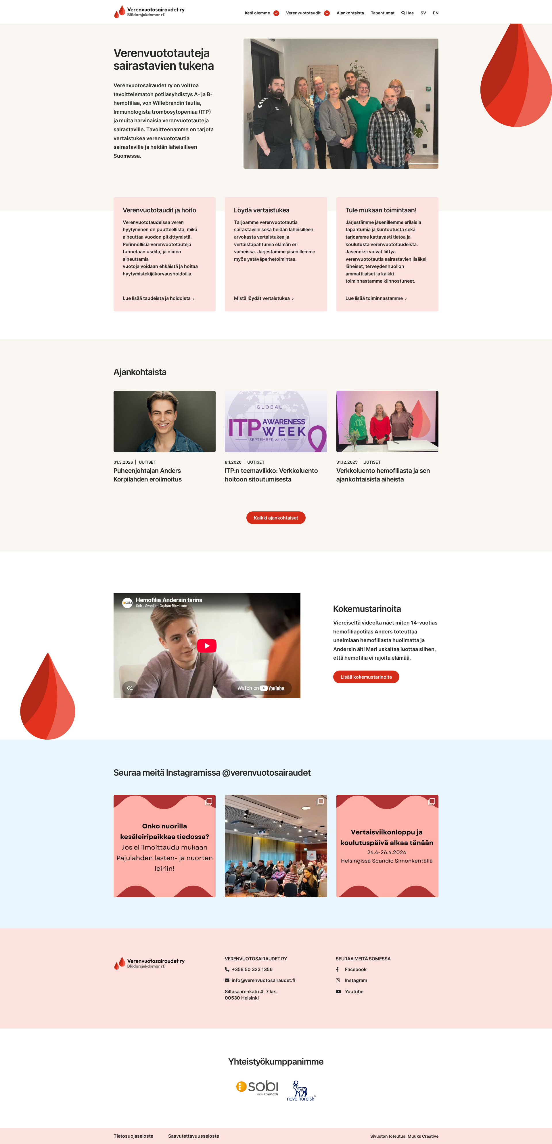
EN (435, 12)
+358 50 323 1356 (252, 969)
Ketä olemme (257, 12)
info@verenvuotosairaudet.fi (263, 980)
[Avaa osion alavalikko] (276, 13)
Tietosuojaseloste (133, 1136)
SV (423, 12)
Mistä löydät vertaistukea (262, 298)
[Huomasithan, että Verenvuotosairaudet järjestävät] (165, 846)
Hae (409, 12)
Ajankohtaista (350, 12)
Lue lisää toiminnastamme (374, 298)
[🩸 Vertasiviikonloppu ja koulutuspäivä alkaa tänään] (387, 846)
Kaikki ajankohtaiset (276, 518)
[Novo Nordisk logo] (301, 1090)
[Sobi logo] (257, 1088)
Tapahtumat (382, 12)
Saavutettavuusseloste (193, 1136)
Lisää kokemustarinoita (366, 677)
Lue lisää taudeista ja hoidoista (157, 298)
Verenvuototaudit (303, 12)
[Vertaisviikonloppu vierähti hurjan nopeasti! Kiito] (276, 846)
